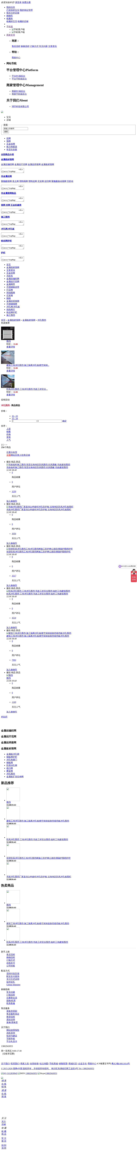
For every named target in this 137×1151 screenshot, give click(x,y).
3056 (14, 533)
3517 (14, 576)
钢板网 (9, 762)
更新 (8, 437)
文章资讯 (52, 46)
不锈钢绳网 (11, 304)
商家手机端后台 (19, 94)
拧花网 (9, 290)
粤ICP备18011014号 (120, 1063)
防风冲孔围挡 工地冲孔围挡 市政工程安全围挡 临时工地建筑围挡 (37, 594)
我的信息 (10, 7)
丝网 (8, 138)
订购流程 (10, 995)
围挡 (8, 341)
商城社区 (72, 1063)
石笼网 (9, 295)
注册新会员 (11, 998)
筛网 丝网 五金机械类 (11, 205)
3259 (14, 491)
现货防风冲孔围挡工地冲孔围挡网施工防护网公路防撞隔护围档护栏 (38, 552)
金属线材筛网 (7, 159)
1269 (14, 702)
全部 (8, 455)
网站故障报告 (12, 1030)
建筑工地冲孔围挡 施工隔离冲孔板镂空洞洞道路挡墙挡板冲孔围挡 (37, 636)
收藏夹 (9, 18)
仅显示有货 (11, 452)
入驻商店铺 (24, 455)
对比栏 (4, 717)
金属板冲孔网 (12, 754)
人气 (8, 440)
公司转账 (10, 966)
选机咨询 (10, 1033)
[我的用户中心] (2, 1078)
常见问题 (43, 46)
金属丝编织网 (7, 164)
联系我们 (15, 1063)
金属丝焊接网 (34, 164)
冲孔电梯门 (11, 760)
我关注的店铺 (12, 13)
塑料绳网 (23, 181)
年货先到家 (11, 149)
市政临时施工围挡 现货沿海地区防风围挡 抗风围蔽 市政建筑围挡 (37, 467)
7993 (14, 660)
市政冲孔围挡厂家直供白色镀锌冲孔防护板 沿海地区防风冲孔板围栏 (38, 509)
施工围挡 (5, 217)
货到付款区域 (12, 973)
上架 (8, 429)
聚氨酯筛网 (6, 181)
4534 (14, 618)
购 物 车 (2, 1104)
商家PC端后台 (18, 91)
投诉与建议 (11, 1036)
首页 (8, 264)
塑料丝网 (32, 181)
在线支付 (10, 963)
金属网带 (10, 284)
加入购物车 (11, 501)
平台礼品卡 (11, 1041)
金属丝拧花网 (20, 164)
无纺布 (70, 181)
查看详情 (10, 347)
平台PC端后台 (18, 76)
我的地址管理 (26, 10)
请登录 (18, 2)
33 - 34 (15, 418)
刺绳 (8, 298)
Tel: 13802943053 (86, 1068)
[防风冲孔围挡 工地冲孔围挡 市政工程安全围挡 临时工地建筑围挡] (38, 591)
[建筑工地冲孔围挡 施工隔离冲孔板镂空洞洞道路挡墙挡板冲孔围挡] (38, 633)
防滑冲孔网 (11, 765)
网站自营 (15, 455)
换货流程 (10, 1017)
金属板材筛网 (47, 164)
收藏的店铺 (23, 21)
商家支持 (10, 35)
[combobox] (15, 128)
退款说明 (10, 1019)
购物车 (9, 16)
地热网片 (10, 309)
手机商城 (53, 1063)
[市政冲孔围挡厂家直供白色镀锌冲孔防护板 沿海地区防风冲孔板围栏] (39, 507)
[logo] (2, 111)
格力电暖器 (11, 147)
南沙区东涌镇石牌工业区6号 (65, 1068)
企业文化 (82, 1063)
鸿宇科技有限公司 (20, 106)
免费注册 (26, 2)
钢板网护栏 (11, 757)
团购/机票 (11, 1000)
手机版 (9, 26)
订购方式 (34, 46)
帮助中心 (16, 57)
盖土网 (15, 181)
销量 (8, 431)
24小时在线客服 (8, 1058)
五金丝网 (10, 144)
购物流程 (25, 46)
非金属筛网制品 (8, 193)
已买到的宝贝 (12, 10)
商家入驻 (24, 1063)
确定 (64, 421)
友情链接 (34, 1063)
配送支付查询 (12, 976)
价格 (8, 434)
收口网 (9, 768)
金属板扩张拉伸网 (15, 776)
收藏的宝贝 (11, 21)
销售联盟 (63, 1063)
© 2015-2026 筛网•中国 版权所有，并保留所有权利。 (26, 1068)
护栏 (3, 253)
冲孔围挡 (41, 320)
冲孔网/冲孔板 (7, 229)
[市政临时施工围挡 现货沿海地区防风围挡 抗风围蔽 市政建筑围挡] (38, 464)
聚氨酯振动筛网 (58, 181)
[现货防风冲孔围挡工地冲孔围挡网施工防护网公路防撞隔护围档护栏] (39, 549)
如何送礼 (10, 982)
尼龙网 (40, 181)
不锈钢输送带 (12, 287)
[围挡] (9, 675)
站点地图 (44, 1063)
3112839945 (12, 1073)
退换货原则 (11, 1011)
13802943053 (31, 1073)
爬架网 (9, 771)
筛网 (8, 141)
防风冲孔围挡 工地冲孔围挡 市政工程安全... (27, 389)
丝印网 (47, 181)
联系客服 (10, 1003)
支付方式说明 (12, 979)
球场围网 (10, 293)
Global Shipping (13, 984)
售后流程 (16, 46)
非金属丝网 (6, 176)
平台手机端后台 (19, 79)
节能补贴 (10, 1038)
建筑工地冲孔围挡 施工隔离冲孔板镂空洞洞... (27, 365)
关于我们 (5, 1063)
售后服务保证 (12, 1014)
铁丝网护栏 (6, 241)
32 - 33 (15, 416)
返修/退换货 (12, 1022)
